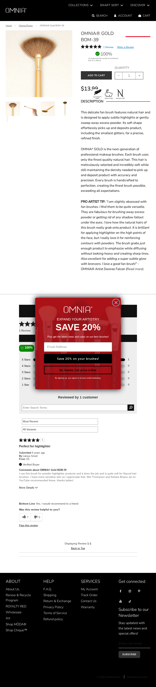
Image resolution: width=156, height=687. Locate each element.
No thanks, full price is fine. (78, 370)
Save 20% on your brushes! (78, 358)
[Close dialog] (116, 302)
